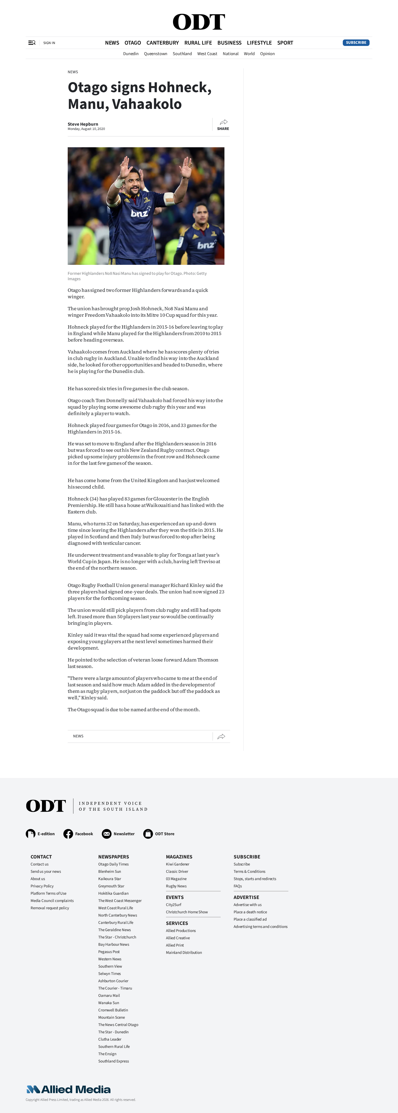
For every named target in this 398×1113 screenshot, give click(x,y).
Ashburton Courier (113, 981)
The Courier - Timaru (115, 988)
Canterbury (162, 43)
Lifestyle (259, 43)
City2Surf (173, 905)
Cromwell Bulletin (113, 1010)
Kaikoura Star (109, 879)
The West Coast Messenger (119, 901)
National (231, 54)
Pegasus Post (109, 952)
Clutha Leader (109, 1039)
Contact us (39, 864)
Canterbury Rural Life (115, 922)
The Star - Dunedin (113, 1032)
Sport (285, 43)
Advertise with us (247, 905)
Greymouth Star (111, 886)
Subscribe (356, 42)
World (249, 54)
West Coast (207, 54)
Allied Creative (178, 938)
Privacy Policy (42, 886)
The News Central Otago (118, 1025)
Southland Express (113, 1061)
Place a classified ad (250, 919)
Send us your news (46, 871)
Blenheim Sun (109, 871)
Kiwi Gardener (177, 864)
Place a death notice (250, 912)
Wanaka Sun (108, 1003)
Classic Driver (177, 871)
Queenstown (155, 54)
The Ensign (107, 1054)
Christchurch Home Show (187, 912)
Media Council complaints (52, 901)
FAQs (238, 886)
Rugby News (176, 886)
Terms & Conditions (249, 871)
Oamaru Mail (109, 995)
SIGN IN (49, 42)
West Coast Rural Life (115, 908)
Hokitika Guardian (113, 893)
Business (229, 43)
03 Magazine (176, 879)
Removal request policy (50, 908)
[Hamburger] (31, 42)
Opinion (267, 54)
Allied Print (175, 945)
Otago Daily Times (113, 864)
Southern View (110, 966)
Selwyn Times (109, 974)
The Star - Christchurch (117, 937)
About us (38, 879)
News (112, 43)
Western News (109, 959)
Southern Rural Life (114, 1047)
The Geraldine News (114, 930)
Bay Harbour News (113, 944)
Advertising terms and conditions (261, 927)
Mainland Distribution (184, 952)
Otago (133, 43)
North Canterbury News (117, 915)
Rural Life (198, 43)
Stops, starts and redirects (255, 879)
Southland (182, 54)
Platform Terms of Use (48, 893)
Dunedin (131, 54)
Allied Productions (181, 931)
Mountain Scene (111, 1017)
